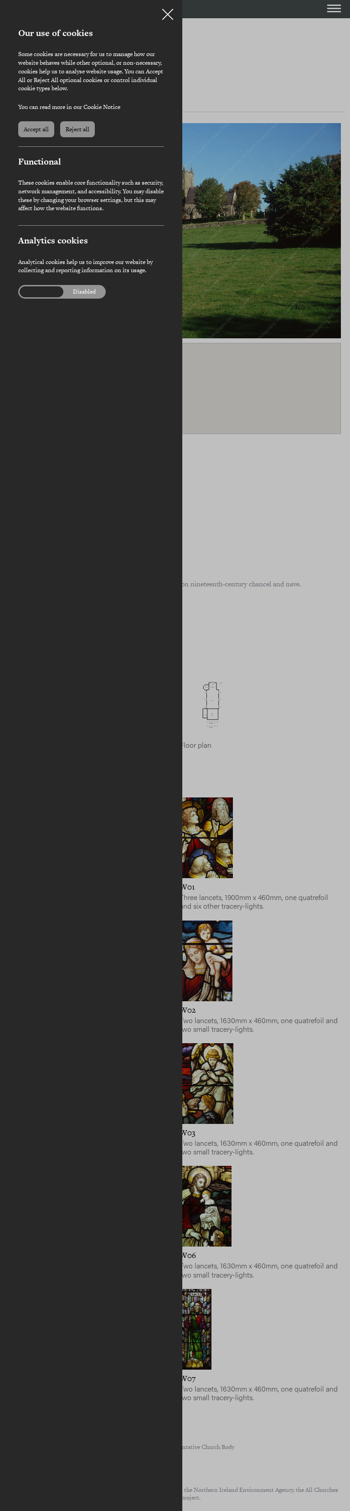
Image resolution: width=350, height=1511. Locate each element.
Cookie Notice (101, 107)
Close (167, 11)
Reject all (77, 129)
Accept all (36, 129)
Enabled (36, 292)
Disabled (84, 292)
